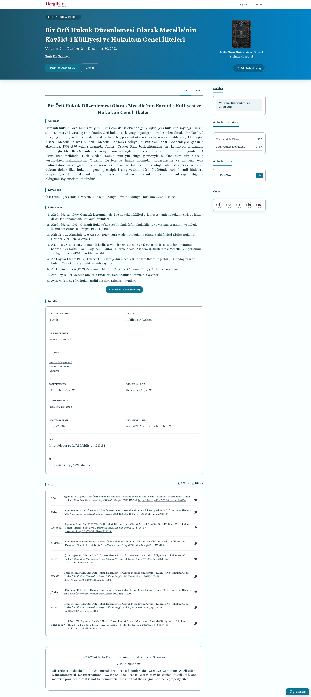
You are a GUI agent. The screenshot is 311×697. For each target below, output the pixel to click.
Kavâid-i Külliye (129, 197)
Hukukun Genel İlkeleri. (159, 197)
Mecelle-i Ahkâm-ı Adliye (98, 197)
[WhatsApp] (229, 205)
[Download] (259, 175)
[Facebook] (219, 205)
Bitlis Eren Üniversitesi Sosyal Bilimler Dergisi (241, 54)
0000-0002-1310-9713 (62, 366)
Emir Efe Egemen (57, 56)
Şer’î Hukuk (71, 197)
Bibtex (199, 483)
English (243, 4)
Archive (218, 88)
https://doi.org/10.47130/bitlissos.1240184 (77, 445)
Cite (88, 67)
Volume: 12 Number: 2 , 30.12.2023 (234, 104)
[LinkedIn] (249, 205)
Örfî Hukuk (53, 197)
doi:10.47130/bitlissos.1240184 (151, 514)
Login (258, 4)
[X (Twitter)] (239, 205)
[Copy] (195, 500)
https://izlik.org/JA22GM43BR (69, 465)
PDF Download (60, 67)
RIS (183, 483)
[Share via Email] (259, 205)
